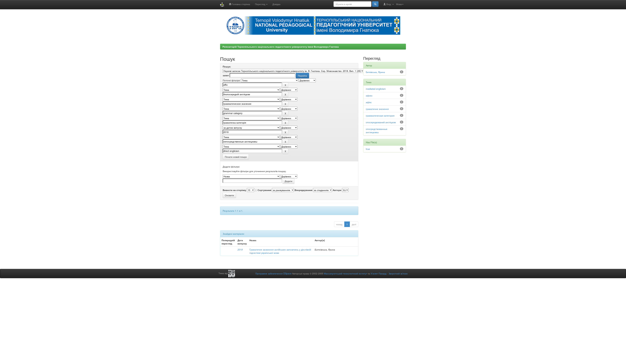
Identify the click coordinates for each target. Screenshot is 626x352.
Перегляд (260, 4)
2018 (240, 249)
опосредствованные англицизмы (376, 130)
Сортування (264, 190)
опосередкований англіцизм (381, 122)
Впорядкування (303, 190)
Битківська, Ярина (375, 72)
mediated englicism (376, 88)
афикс (369, 95)
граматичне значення (377, 108)
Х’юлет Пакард (378, 273)
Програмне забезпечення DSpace (273, 273)
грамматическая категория (380, 115)
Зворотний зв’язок (398, 273)
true (368, 149)
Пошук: (227, 66)
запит (226, 75)
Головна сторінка (240, 4)
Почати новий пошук (236, 156)
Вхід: (389, 4)
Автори (337, 190)
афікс (369, 102)
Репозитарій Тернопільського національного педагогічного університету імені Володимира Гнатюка (281, 46)
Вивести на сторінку (234, 190)
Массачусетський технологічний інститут (345, 273)
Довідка (276, 4)
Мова (399, 4)
